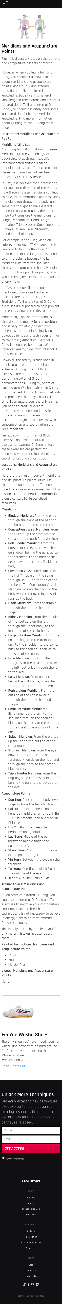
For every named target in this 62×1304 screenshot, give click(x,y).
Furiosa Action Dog (31, 1209)
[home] (4, 2)
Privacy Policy (31, 1276)
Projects (31, 1231)
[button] (60, 3)
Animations (31, 1248)
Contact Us (31, 1270)
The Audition (31, 1237)
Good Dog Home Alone (31, 1242)
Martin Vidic (31, 1197)
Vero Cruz (31, 1203)
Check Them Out (13, 1066)
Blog (31, 1265)
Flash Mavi (31, 1214)
